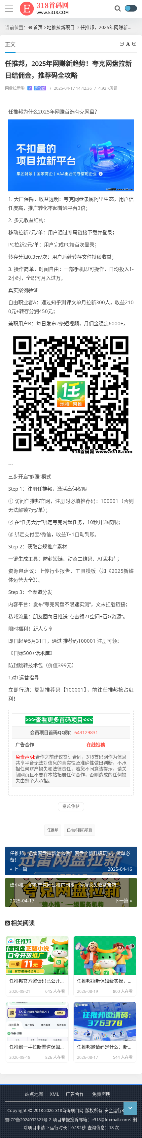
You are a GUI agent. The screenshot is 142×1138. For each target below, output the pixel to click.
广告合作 (75, 1094)
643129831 (86, 732)
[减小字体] (122, 44)
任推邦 (52, 830)
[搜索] (118, 8)
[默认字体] (128, 44)
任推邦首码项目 (79, 830)
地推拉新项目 (61, 27)
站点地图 (34, 1094)
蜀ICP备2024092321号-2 (28, 1119)
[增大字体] (134, 44)
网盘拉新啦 (25, 88)
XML (54, 1094)
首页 (38, 27)
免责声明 (101, 1094)
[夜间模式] (131, 8)
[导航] (9, 8)
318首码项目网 (69, 1110)
